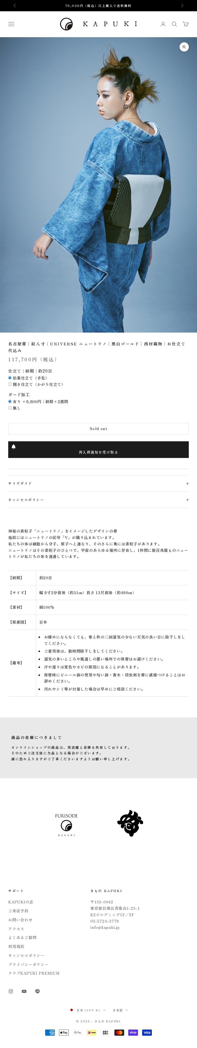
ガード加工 (19, 394)
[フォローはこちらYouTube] (24, 991)
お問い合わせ (20, 919)
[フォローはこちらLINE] (37, 991)
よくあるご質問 (22, 937)
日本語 (118, 1010)
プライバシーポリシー (28, 964)
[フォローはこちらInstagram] (10, 991)
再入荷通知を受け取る (98, 452)
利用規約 (16, 946)
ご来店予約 (18, 910)
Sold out (98, 428)
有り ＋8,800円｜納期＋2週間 (40, 401)
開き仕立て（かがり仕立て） (39, 384)
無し (17, 408)
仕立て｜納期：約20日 (30, 371)
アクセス (16, 928)
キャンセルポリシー (26, 955)
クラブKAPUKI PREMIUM (34, 973)
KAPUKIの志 (20, 901)
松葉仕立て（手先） (31, 378)
